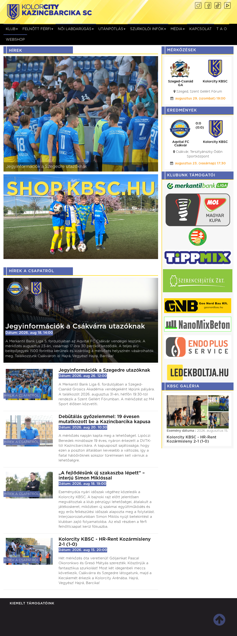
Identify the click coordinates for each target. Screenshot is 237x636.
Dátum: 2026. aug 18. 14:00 (29, 333)
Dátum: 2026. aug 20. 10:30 (83, 432)
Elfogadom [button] (214, 628)
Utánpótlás (110, 29)
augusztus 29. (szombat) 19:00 (200, 98)
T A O (221, 29)
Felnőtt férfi (36, 29)
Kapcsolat (200, 29)
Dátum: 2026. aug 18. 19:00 (82, 493)
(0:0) (200, 127)
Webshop (15, 39)
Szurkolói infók (147, 29)
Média (176, 29)
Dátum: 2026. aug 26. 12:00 (83, 376)
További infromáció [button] (120, 628)
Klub (11, 29)
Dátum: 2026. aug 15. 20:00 (83, 564)
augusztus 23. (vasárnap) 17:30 (200, 163)
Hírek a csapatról (21, 395)
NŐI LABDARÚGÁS (74, 29)
